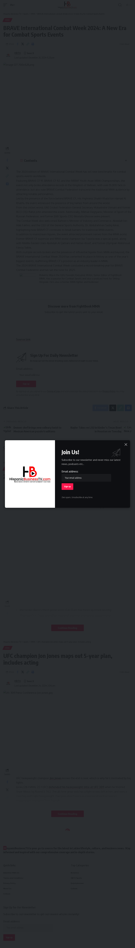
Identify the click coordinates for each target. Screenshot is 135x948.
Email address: (70, 471)
